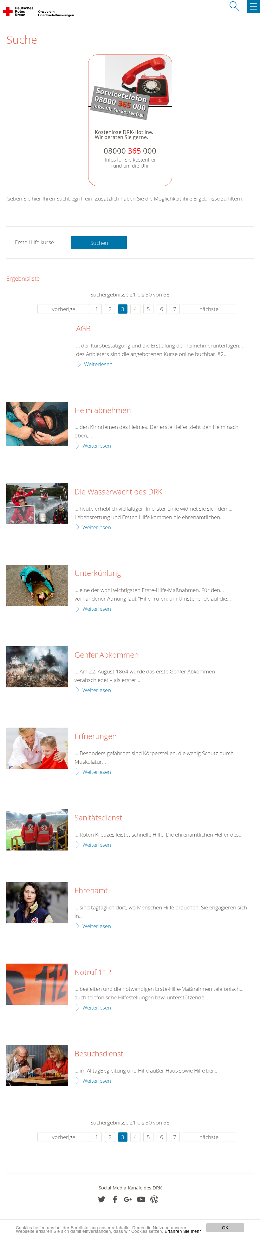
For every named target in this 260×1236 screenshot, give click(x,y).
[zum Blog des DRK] (154, 1199)
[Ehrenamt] (37, 902)
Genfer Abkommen (107, 655)
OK (225, 1227)
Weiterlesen (98, 364)
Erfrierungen (96, 736)
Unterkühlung (98, 573)
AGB (83, 329)
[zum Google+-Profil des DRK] (128, 1199)
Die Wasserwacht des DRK (118, 492)
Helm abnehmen (103, 410)
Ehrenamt (91, 890)
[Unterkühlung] (37, 585)
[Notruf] (37, 984)
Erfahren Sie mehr (183, 1231)
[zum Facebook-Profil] (102, 1199)
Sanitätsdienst (98, 818)
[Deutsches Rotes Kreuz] (18, 12)
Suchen (99, 242)
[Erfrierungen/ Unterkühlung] (37, 748)
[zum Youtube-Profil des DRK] (141, 1199)
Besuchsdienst (99, 1054)
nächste (208, 309)
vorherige (63, 309)
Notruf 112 (93, 972)
